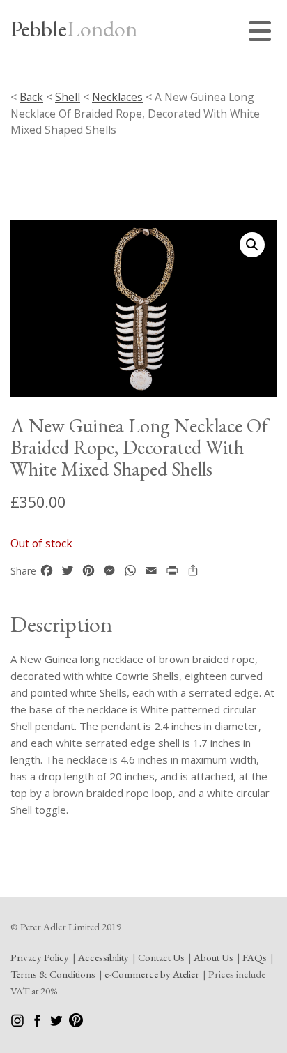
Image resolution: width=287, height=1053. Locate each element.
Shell (67, 97)
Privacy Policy (39, 957)
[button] (252, 244)
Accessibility (103, 957)
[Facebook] (38, 1023)
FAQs (254, 957)
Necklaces (117, 97)
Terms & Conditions (52, 973)
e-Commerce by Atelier (151, 973)
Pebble (73, 28)
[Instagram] (18, 1023)
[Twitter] (57, 1023)
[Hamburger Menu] (263, 33)
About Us (213, 957)
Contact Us (161, 957)
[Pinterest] (76, 1023)
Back (31, 97)
